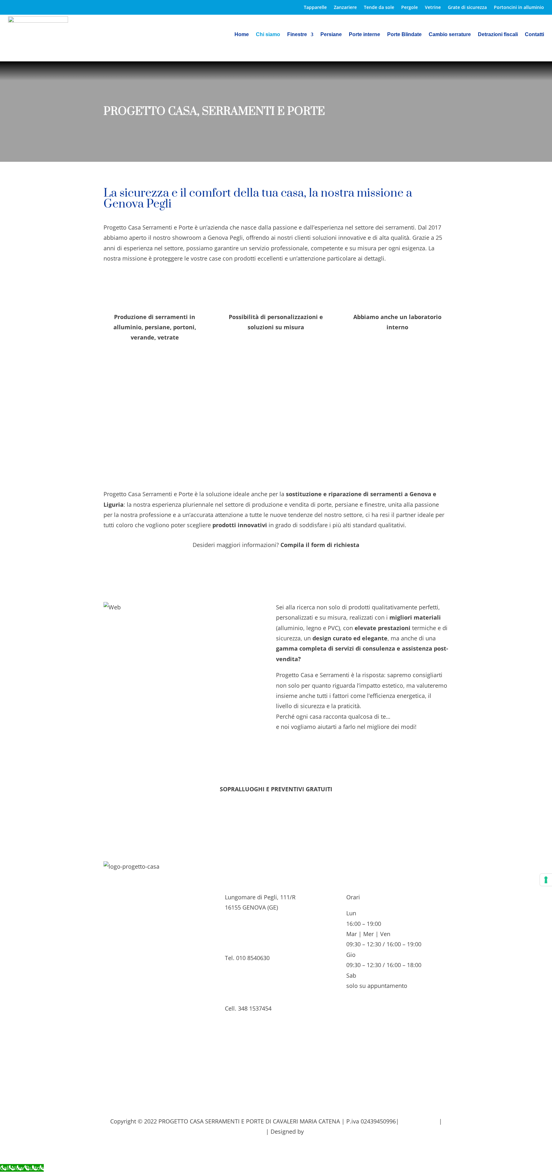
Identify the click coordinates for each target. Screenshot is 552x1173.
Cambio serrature (450, 34)
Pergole (409, 7)
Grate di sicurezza (467, 7)
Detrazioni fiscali (498, 34)
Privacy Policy (419, 1121)
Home (241, 34)
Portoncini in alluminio (519, 7)
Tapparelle (315, 7)
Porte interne (364, 34)
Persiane (331, 34)
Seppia (314, 1131)
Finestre (297, 34)
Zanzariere (345, 7)
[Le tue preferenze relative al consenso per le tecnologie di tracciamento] (546, 880)
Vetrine (433, 7)
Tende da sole (379, 7)
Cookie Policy (246, 1131)
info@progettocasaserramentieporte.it (276, 1059)
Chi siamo (268, 34)
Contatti (534, 34)
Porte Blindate (404, 34)
